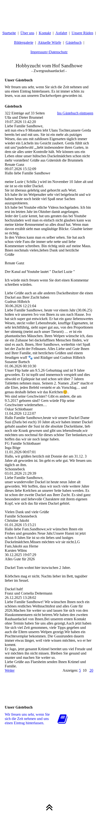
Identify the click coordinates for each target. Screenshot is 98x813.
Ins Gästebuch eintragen (75, 113)
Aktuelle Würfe (49, 42)
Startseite (9, 33)
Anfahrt (61, 33)
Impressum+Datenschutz (49, 52)
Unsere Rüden (82, 33)
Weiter (10, 670)
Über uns (27, 33)
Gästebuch (74, 42)
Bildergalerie (23, 42)
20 (91, 670)
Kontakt (45, 33)
